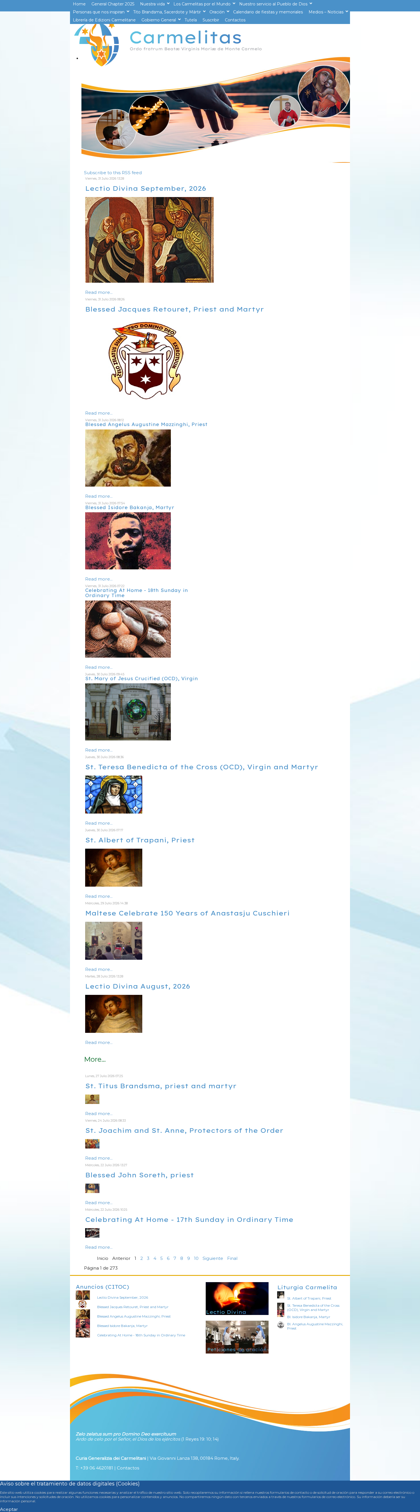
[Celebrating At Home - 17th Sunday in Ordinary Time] (92, 1236)
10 (196, 1258)
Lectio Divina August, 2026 (137, 986)
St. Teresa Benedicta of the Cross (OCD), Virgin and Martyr (201, 767)
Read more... (99, 292)
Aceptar (9, 1509)
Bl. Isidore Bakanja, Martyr (308, 1317)
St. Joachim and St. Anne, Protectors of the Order (184, 1130)
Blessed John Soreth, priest (139, 1175)
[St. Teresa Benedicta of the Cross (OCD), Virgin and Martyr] (113, 812)
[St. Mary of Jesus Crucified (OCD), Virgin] (128, 739)
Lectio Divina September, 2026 (145, 188)
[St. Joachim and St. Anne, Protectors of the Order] (92, 1147)
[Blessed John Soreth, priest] (92, 1191)
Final (232, 1258)
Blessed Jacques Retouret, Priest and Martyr (174, 309)
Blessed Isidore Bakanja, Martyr (129, 507)
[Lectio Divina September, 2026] (149, 281)
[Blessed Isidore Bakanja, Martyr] (128, 568)
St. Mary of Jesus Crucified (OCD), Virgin (141, 678)
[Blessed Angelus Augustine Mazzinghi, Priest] (128, 485)
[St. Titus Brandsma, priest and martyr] (92, 1102)
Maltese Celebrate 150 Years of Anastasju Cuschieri (187, 913)
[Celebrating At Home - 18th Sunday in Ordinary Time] (128, 656)
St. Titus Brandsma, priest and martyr (161, 1086)
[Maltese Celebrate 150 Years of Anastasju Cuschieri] (113, 958)
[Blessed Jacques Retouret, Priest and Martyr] (149, 402)
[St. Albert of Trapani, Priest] (113, 885)
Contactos (128, 1468)
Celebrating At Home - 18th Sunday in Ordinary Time (136, 592)
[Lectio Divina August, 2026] (113, 1031)
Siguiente (213, 1258)
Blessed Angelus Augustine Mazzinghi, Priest (146, 424)
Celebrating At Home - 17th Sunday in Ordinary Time (189, 1219)
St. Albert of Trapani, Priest (140, 840)
